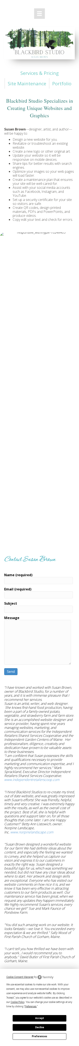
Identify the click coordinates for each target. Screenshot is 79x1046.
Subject (10, 604)
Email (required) (17, 589)
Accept (39, 1018)
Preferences (39, 1036)
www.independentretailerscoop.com (31, 779)
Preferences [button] (31, 1006)
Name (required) (18, 575)
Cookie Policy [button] (17, 1002)
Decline (39, 1027)
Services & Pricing (39, 73)
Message (11, 618)
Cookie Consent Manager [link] (19, 977)
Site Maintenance (27, 83)
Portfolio (61, 83)
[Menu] (39, 13)
